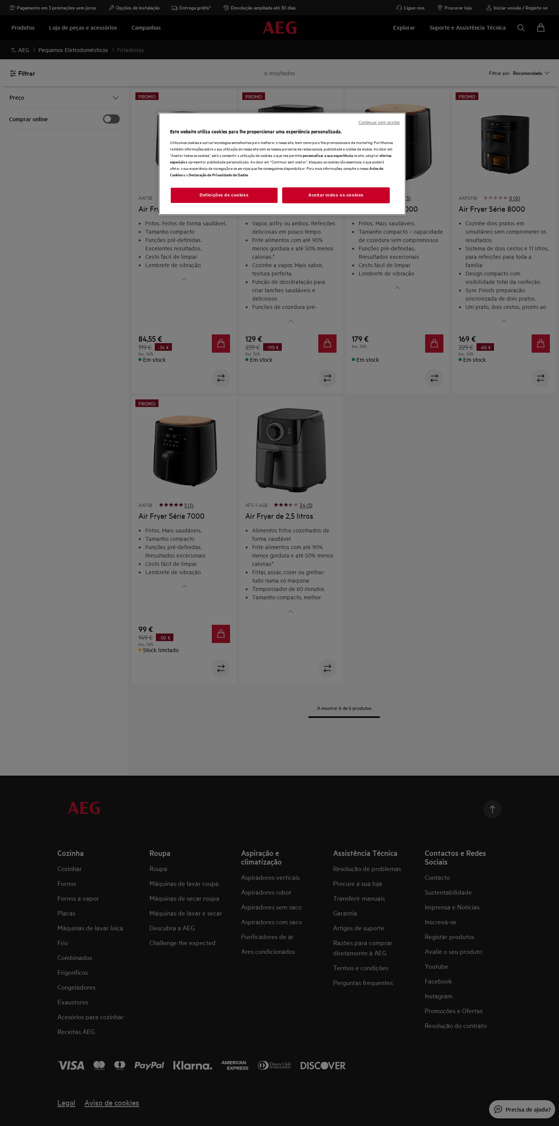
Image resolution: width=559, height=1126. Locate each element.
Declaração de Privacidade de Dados (218, 174)
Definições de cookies (224, 195)
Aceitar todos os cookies (336, 195)
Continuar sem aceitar (379, 122)
